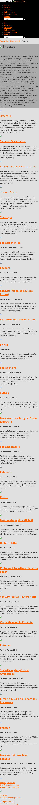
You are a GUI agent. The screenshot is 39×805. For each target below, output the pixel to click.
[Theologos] (1, 212)
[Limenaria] (1, 111)
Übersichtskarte (10, 14)
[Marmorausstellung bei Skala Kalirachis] (1, 413)
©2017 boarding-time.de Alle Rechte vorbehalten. (9, 785)
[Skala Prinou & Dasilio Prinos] (1, 314)
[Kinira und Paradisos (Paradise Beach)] (1, 563)
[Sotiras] (1, 388)
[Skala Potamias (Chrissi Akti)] (1, 592)
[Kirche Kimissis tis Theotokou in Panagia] (1, 694)
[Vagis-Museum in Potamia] (1, 617)
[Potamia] (1, 640)
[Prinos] (1, 340)
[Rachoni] (1, 263)
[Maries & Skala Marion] (1, 136)
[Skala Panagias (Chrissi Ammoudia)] (1, 665)
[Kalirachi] (1, 467)
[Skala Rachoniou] (1, 238)
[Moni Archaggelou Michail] (1, 515)
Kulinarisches (9, 12)
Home (6, 5)
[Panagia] (1, 722)
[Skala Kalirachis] (1, 442)
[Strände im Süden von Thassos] (1, 161)
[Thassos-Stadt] (1, 187)
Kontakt (7, 17)
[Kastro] (1, 492)
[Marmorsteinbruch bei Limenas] (1, 750)
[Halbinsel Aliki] (1, 538)
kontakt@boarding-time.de (10, 796)
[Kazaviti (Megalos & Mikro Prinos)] (1, 286)
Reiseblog (8, 10)
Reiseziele (8, 7)
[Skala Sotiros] (1, 362)
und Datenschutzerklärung (9, 802)
